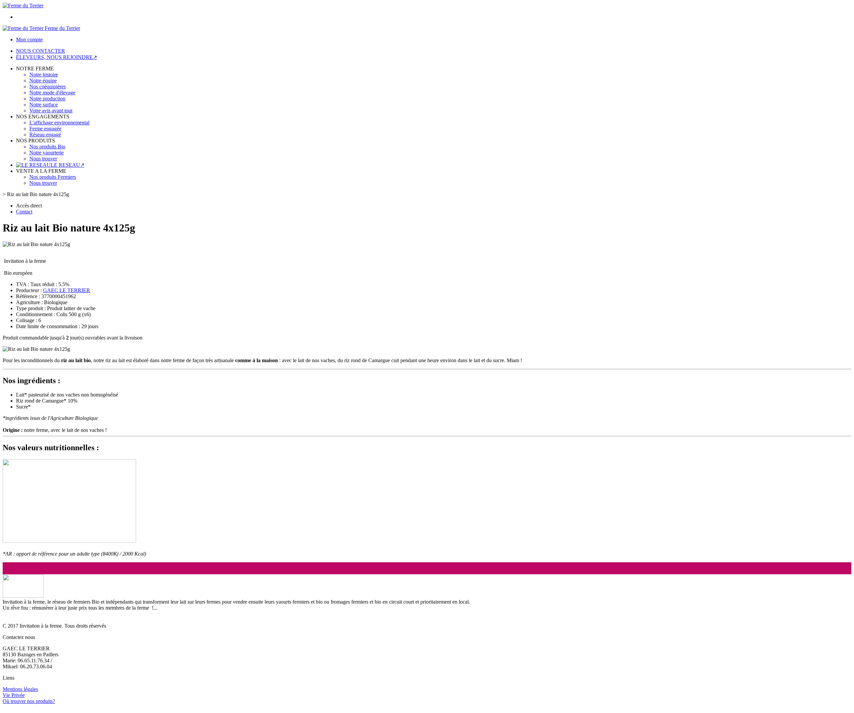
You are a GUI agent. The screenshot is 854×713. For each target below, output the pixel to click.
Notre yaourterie (46, 152)
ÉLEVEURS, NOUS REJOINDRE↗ (56, 57)
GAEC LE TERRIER (66, 290)
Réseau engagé (45, 134)
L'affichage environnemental (59, 122)
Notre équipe (43, 80)
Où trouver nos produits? (29, 701)
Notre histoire (43, 74)
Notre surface (43, 104)
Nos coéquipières (47, 86)
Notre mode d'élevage (52, 92)
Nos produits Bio (47, 146)
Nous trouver (43, 158)
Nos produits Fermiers (52, 177)
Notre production (47, 98)
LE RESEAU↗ (67, 165)
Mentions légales (20, 689)
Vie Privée (14, 695)
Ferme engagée (45, 128)
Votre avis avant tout (50, 110)
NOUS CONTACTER (40, 51)
